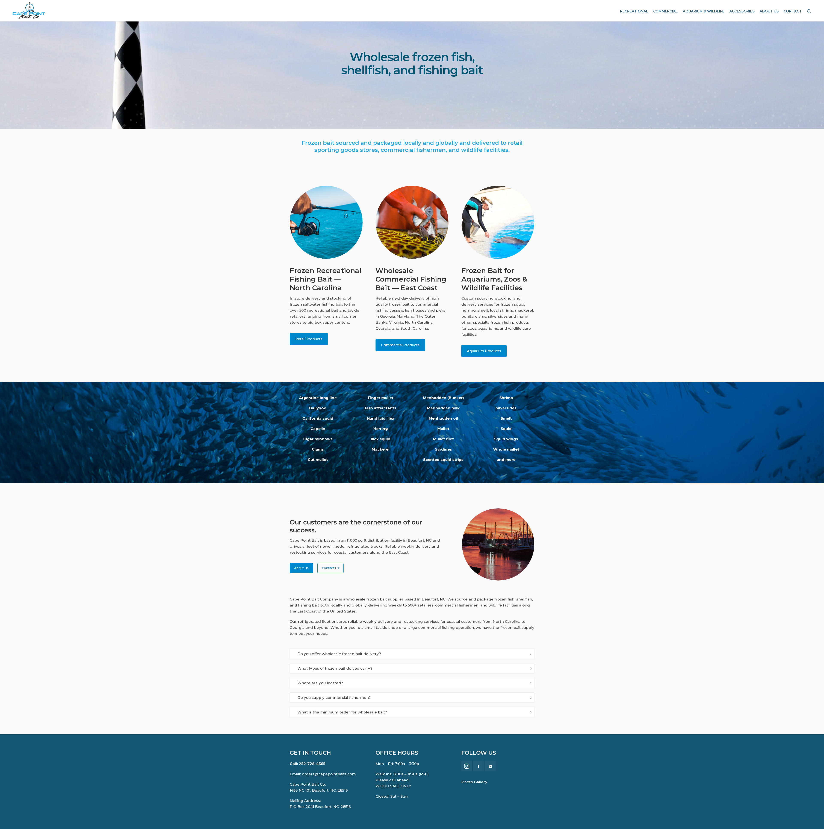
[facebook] (478, 766)
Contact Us (330, 568)
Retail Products (308, 339)
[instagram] (466, 766)
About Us (301, 568)
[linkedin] (490, 766)
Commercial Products (400, 345)
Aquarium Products (484, 351)
